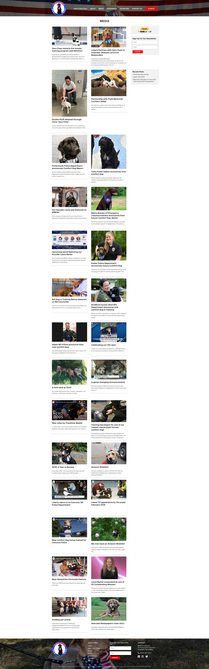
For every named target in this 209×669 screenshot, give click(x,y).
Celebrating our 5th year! (103, 345)
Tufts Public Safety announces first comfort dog (108, 173)
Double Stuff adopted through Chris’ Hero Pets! (67, 120)
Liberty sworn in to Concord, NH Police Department (68, 503)
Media (101, 8)
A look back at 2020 (61, 387)
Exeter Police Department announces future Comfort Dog (106, 264)
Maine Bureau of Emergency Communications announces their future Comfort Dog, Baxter (108, 215)
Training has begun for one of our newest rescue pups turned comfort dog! (107, 427)
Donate (151, 8)
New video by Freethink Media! (67, 423)
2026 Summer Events (141, 74)
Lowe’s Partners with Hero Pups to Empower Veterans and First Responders (108, 52)
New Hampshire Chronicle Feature (69, 579)
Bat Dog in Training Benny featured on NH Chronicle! (69, 300)
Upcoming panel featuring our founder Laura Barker (67, 253)
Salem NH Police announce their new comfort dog (68, 346)
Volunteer (124, 8)
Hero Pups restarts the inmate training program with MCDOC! (67, 49)
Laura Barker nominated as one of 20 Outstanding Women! (107, 583)
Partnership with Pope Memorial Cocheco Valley (107, 100)
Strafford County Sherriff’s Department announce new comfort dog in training (104, 307)
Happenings (112, 8)
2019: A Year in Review (63, 467)
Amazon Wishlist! (99, 467)
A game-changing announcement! (108, 382)
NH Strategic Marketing (143, 666)
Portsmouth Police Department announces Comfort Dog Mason (67, 167)
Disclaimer (122, 666)
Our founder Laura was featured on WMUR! (69, 211)
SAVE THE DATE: (139, 77)
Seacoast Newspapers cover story (107, 623)
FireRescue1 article (61, 620)
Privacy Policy (115, 666)
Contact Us (137, 8)
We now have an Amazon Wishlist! (108, 544)
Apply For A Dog (80, 8)
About (93, 8)
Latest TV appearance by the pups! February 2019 (108, 503)
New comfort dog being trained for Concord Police (69, 541)
